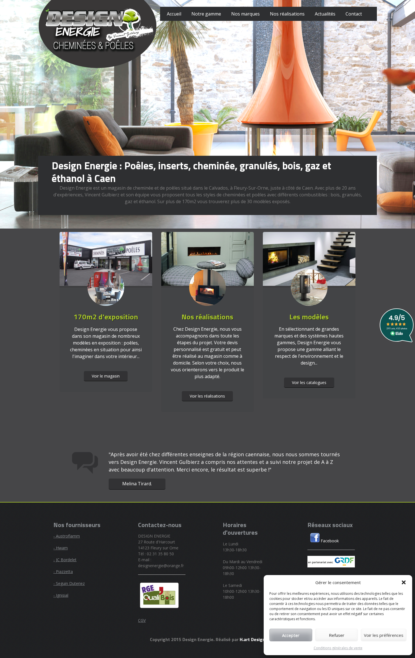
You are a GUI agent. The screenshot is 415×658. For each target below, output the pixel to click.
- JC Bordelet (65, 559)
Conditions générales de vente (338, 648)
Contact (354, 14)
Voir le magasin (106, 376)
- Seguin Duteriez (69, 583)
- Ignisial (60, 595)
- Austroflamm (66, 536)
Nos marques (245, 14)
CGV (142, 620)
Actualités (325, 14)
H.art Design (252, 639)
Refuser (336, 635)
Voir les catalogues (309, 382)
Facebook (329, 540)
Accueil (174, 14)
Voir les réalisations (207, 396)
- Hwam (60, 547)
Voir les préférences (383, 635)
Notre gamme (206, 14)
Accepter (291, 635)
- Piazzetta (63, 571)
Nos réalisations (287, 14)
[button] (404, 582)
